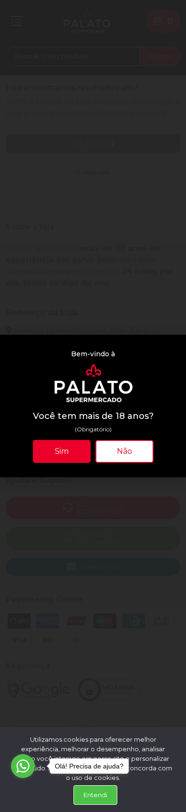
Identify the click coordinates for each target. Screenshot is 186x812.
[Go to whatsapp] (23, 766)
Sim (62, 451)
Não (124, 451)
